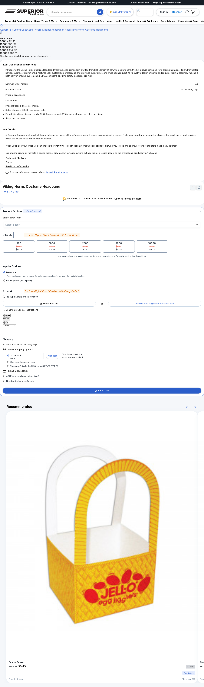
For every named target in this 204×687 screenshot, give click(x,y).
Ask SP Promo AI (122, 12)
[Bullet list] (4, 319)
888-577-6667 (45, 2)
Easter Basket (16, 662)
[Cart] (194, 12)
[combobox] (74, 12)
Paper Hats (63, 29)
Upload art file (50, 303)
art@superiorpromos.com (102, 2)
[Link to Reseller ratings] (144, 12)
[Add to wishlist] (192, 187)
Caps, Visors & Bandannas (42, 29)
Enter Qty (7, 235)
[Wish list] (187, 12)
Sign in (164, 11)
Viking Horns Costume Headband (89, 29)
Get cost (52, 355)
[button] (102, 211)
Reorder (177, 11)
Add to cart (103, 390)
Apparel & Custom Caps (13, 29)
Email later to (155, 303)
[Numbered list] (8, 319)
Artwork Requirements (57, 172)
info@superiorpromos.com (166, 2)
